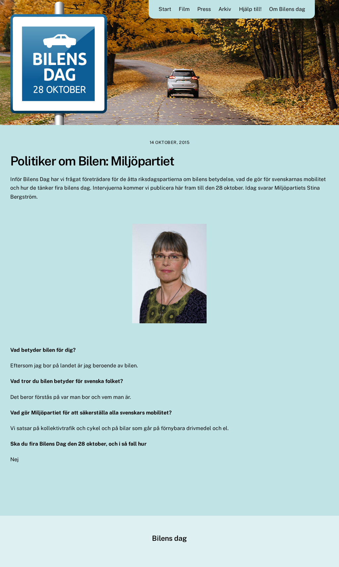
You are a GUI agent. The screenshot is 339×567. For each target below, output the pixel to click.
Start (165, 9)
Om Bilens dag (287, 9)
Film (184, 9)
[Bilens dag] (58, 121)
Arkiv (224, 9)
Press (204, 9)
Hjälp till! (250, 9)
